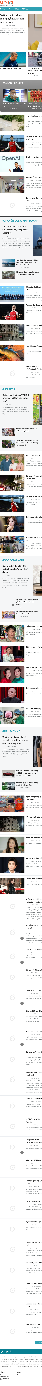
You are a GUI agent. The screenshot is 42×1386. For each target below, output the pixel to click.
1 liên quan (8, 404)
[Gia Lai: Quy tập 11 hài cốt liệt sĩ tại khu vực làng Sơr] (12, 1270)
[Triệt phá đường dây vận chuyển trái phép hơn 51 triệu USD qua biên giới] (12, 544)
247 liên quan (13, 108)
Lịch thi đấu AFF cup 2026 (7, 1359)
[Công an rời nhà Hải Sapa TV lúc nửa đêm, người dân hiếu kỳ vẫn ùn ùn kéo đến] (12, 483)
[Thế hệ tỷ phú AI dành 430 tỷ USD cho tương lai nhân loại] (12, 164)
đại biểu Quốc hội (29, 1359)
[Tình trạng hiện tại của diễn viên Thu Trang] (12, 524)
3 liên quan (36, 372)
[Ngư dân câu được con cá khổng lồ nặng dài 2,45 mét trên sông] (12, 353)
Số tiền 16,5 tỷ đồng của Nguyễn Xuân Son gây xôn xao (12, 19)
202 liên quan (38, 861)
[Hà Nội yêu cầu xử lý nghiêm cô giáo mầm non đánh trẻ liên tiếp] (12, 1208)
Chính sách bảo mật (4, 1378)
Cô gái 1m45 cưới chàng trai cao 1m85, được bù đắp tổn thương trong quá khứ (27, 443)
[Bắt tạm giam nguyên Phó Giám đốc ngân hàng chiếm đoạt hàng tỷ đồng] (12, 1188)
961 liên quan (36, 499)
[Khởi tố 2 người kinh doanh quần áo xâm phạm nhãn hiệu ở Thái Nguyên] (12, 1126)
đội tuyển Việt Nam (6, 1366)
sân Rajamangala (21, 1366)
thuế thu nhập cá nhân (33, 1364)
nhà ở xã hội (19, 1359)
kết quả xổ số (14, 1364)
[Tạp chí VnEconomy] (17, 787)
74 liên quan (38, 203)
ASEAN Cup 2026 (5, 1364)
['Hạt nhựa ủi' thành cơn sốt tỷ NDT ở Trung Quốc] (8, 432)
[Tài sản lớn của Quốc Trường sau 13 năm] (12, 865)
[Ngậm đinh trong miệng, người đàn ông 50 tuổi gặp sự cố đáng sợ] (12, 1229)
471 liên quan (38, 1101)
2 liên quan (12, 236)
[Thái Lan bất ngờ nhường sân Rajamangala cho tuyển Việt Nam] (12, 1038)
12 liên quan (37, 1078)
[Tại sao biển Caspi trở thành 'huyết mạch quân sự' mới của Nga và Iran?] (12, 205)
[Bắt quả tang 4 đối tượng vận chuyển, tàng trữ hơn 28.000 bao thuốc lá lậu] (12, 1311)
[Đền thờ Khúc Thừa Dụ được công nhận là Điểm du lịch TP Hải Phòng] (12, 1331)
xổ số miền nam (5, 1361)
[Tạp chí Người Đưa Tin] (27, 349)
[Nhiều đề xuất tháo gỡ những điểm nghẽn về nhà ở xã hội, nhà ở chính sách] (12, 1079)
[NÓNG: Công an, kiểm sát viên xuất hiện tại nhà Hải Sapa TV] (12, 332)
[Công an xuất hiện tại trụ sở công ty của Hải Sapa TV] (12, 824)
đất (14, 1366)
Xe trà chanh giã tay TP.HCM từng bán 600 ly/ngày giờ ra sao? (15, 398)
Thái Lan (21, 1361)
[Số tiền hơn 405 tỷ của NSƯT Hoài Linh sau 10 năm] (12, 654)
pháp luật (22, 1364)
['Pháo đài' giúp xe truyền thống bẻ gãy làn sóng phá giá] (8, 786)
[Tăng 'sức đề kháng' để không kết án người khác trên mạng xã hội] (12, 1167)
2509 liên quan (38, 180)
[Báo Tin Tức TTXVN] (29, 108)
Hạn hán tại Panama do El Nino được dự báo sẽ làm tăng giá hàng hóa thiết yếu (27, 262)
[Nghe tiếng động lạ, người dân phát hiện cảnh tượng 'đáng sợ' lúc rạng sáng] (12, 804)
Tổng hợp (19, 1374)
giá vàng (30, 1366)
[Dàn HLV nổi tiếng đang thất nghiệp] (12, 956)
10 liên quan (26, 267)
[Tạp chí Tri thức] (4, 108)
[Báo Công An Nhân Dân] (29, 931)
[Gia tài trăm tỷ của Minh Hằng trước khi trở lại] (12, 886)
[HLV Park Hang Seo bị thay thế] (13, 59)
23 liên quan (36, 1186)
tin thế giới (14, 1361)
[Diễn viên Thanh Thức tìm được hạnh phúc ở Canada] (12, 633)
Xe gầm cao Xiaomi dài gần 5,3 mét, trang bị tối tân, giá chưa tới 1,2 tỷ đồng (15, 740)
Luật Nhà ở (28, 1361)
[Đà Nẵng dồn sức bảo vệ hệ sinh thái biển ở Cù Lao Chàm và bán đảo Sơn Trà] (12, 932)
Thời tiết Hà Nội (5, 1357)
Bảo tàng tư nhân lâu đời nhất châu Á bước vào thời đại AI (15, 569)
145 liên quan (37, 1286)
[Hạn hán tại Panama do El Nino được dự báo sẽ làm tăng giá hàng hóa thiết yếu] (8, 263)
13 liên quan (38, 142)
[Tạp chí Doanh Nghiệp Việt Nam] (4, 746)
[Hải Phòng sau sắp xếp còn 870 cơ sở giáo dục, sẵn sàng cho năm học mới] (12, 1249)
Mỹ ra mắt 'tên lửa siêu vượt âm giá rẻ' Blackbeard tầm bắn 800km (27, 602)
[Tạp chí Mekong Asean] (27, 1248)
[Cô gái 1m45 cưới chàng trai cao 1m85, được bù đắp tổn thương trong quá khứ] (8, 444)
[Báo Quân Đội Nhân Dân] (28, 905)
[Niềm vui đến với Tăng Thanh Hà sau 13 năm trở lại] (12, 845)
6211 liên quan (37, 1265)
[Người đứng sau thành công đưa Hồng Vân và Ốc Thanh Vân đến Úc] (12, 674)
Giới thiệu (2, 1374)
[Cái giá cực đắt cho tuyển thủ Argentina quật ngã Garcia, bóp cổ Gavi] (12, 977)
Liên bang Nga (23, 1357)
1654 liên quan (12, 25)
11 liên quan (39, 670)
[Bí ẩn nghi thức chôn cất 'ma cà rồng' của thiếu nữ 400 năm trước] (12, 1018)
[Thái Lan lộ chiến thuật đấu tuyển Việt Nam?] (15, 95)
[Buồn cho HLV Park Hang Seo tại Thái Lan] (12, 1106)
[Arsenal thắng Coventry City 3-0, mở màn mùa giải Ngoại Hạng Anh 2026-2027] (12, 143)
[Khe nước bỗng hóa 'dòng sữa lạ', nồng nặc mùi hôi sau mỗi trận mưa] (12, 123)
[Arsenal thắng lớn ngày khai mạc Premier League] (12, 503)
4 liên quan (37, 292)
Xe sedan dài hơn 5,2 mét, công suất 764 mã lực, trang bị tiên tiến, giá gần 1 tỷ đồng (27, 773)
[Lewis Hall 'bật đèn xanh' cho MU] (12, 997)
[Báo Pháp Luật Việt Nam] (27, 1078)
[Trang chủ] (6, 3)
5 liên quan (13, 746)
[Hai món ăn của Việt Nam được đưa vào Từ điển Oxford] (8, 615)
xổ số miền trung (37, 1361)
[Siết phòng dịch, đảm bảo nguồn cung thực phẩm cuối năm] (8, 275)
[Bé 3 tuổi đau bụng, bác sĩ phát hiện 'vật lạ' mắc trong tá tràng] (12, 715)
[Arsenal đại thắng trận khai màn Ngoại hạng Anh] (12, 312)
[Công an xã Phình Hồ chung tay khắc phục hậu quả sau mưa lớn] (12, 1059)
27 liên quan (35, 1248)
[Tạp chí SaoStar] (2, 25)
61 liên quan (37, 972)
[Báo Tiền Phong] (28, 328)
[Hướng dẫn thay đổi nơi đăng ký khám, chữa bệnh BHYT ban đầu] (12, 184)
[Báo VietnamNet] (27, 119)
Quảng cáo (2, 1379)
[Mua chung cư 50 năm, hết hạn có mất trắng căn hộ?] (12, 1290)
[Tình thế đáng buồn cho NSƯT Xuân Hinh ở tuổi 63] (12, 695)
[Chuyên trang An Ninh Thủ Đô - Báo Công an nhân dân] (17, 607)
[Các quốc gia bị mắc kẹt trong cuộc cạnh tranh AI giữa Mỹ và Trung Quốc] (12, 294)
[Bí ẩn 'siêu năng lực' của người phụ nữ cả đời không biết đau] (12, 462)
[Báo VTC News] (30, 75)
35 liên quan (39, 650)
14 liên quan (27, 778)
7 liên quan (36, 802)
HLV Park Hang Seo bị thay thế (10, 68)
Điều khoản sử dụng (4, 1376)
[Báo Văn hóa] (4, 575)
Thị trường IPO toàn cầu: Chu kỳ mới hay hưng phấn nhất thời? (15, 230)
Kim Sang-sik (14, 1357)
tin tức (30, 1357)
